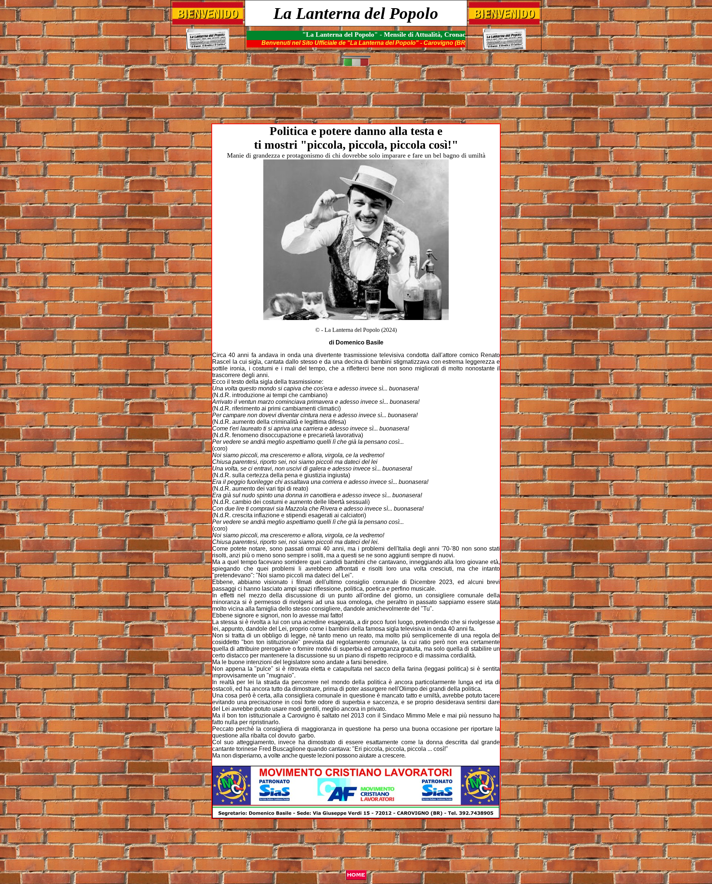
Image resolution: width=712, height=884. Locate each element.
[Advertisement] (357, 98)
